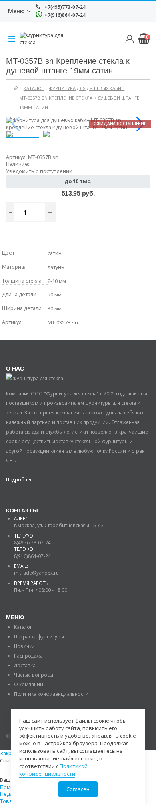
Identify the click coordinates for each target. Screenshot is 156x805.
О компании (28, 684)
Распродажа (28, 655)
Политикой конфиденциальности (53, 769)
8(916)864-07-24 (32, 556)
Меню (16, 11)
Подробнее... (21, 479)
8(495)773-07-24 (32, 542)
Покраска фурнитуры (39, 636)
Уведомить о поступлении (39, 171)
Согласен (78, 789)
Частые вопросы (33, 674)
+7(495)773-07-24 (64, 7)
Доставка (25, 665)
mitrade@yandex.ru (36, 572)
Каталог (23, 627)
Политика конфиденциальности (51, 694)
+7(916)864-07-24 (64, 15)
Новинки (24, 646)
